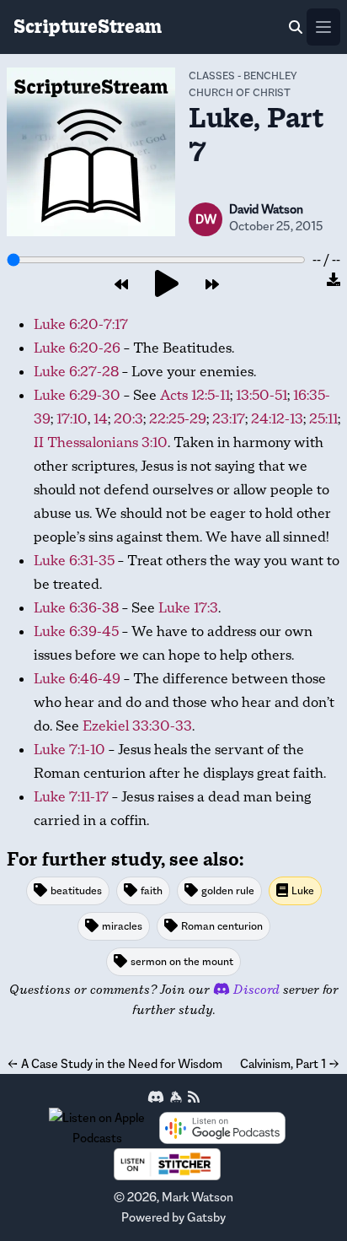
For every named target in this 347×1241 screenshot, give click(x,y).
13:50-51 (261, 395)
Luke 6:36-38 (76, 608)
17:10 (72, 419)
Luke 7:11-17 (71, 797)
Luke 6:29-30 (77, 395)
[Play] (167, 284)
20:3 (128, 419)
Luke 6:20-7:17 (81, 324)
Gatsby (206, 1217)
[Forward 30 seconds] (212, 285)
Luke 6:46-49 (77, 679)
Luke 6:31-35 (74, 560)
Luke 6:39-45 (76, 631)
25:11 (323, 419)
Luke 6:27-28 (76, 371)
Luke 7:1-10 (69, 749)
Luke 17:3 (188, 608)
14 (100, 419)
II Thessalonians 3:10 (101, 442)
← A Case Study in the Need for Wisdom (114, 1063)
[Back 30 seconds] (121, 285)
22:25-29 (177, 419)
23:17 (228, 419)
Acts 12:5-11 (195, 395)
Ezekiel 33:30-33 (137, 726)
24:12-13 (277, 419)
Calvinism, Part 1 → (290, 1063)
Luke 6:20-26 (77, 348)
